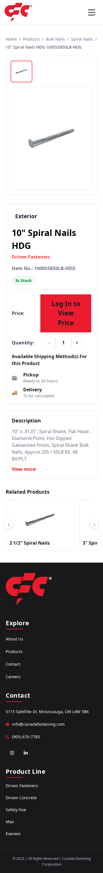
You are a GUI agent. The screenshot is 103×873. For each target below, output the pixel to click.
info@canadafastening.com (38, 724)
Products (31, 39)
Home (11, 39)
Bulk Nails (55, 39)
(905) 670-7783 (26, 736)
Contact (13, 664)
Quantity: (23, 343)
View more (24, 469)
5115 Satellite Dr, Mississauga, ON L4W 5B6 (47, 711)
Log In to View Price (66, 313)
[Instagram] (12, 753)
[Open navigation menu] (91, 12)
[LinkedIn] (25, 753)
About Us (14, 639)
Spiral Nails (82, 39)
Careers (13, 676)
